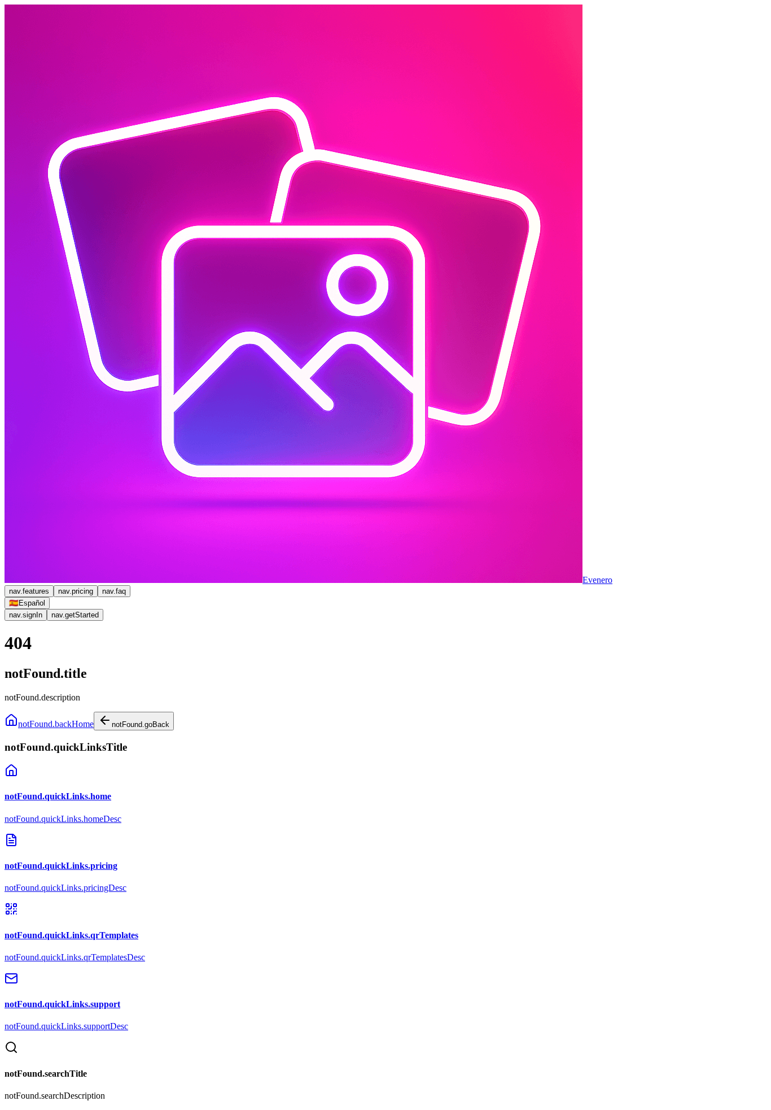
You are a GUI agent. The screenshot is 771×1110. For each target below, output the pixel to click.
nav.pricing (75, 591)
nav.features (29, 591)
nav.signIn (25, 615)
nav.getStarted (75, 615)
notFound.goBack (140, 724)
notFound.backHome (56, 724)
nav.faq (114, 591)
